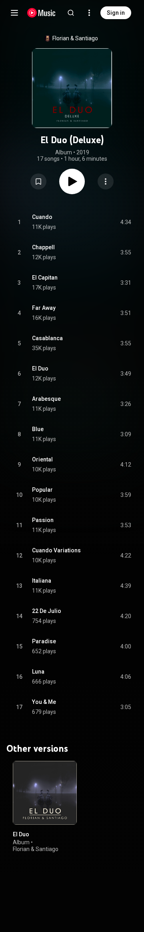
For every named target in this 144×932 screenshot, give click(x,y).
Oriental (42, 459)
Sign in (116, 13)
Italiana (41, 580)
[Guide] (14, 13)
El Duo (40, 368)
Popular (42, 490)
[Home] (41, 13)
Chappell (43, 247)
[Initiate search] (70, 12)
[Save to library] (38, 181)
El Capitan (45, 277)
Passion (43, 520)
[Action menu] (106, 181)
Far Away (44, 308)
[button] (38, 181)
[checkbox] (125, 222)
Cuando (42, 217)
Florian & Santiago (75, 38)
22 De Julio (46, 611)
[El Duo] (45, 793)
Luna (38, 671)
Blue (38, 429)
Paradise (44, 641)
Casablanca (47, 338)
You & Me (44, 702)
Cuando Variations (56, 550)
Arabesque (46, 399)
